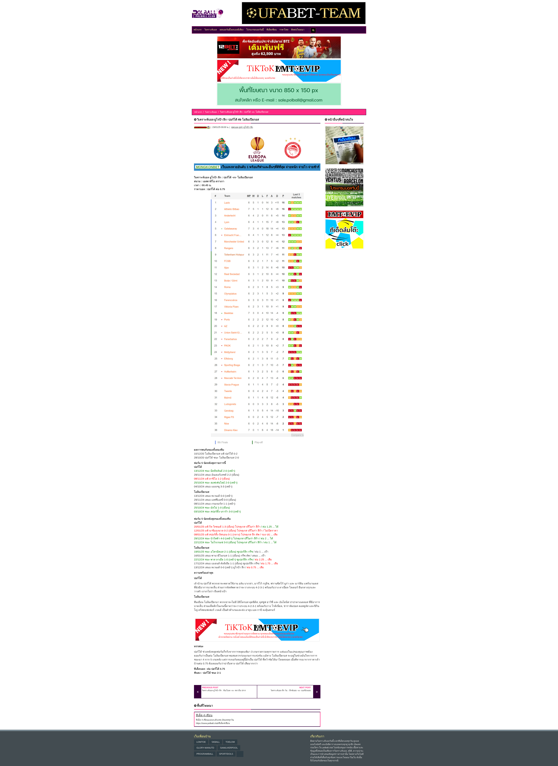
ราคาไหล (283, 29)
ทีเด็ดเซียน (272, 29)
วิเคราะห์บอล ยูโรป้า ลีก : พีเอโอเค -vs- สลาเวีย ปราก (224, 690)
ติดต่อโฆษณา (297, 29)
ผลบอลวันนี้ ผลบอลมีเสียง (231, 29)
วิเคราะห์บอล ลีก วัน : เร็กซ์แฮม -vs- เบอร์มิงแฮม (291, 690)
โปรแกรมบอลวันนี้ (255, 29)
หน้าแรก (198, 29)
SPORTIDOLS (226, 754)
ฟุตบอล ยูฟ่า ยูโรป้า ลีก (242, 127)
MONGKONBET (207, 167)
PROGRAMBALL (204, 754)
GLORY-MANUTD (205, 748)
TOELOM (230, 742)
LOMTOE (201, 742)
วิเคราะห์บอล (210, 29)
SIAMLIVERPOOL (229, 748)
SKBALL (216, 742)
